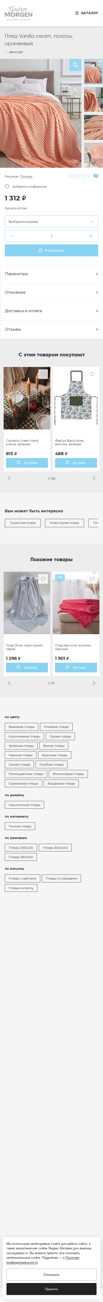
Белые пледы (53, 746)
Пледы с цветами (22, 878)
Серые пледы (60, 736)
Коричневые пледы (24, 736)
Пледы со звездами (61, 878)
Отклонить (51, 1275)
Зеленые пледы (21, 746)
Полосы (26, 176)
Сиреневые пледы (23, 783)
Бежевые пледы (21, 727)
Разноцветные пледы (26, 774)
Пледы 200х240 (55, 847)
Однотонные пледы (24, 805)
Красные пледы (54, 755)
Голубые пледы (52, 764)
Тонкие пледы (20, 826)
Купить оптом (16, 208)
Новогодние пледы (64, 523)
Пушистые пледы (23, 523)
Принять (51, 1289)
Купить (30, 462)
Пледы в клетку (21, 888)
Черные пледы (21, 755)
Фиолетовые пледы (68, 774)
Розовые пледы (56, 727)
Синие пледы (19, 764)
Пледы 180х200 (21, 857)
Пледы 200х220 (21, 847)
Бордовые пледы (61, 783)
